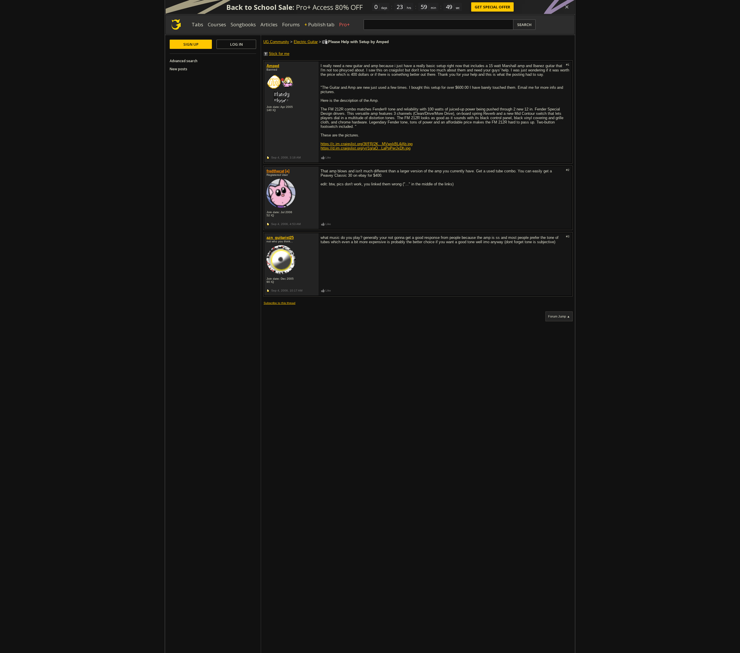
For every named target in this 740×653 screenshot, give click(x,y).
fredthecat (275, 171)
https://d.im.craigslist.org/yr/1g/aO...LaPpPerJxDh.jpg (365, 148)
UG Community (276, 42)
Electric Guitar (306, 42)
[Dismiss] (566, 7)
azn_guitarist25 (280, 237)
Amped (273, 66)
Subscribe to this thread (279, 303)
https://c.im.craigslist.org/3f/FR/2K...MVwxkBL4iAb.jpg (366, 144)
